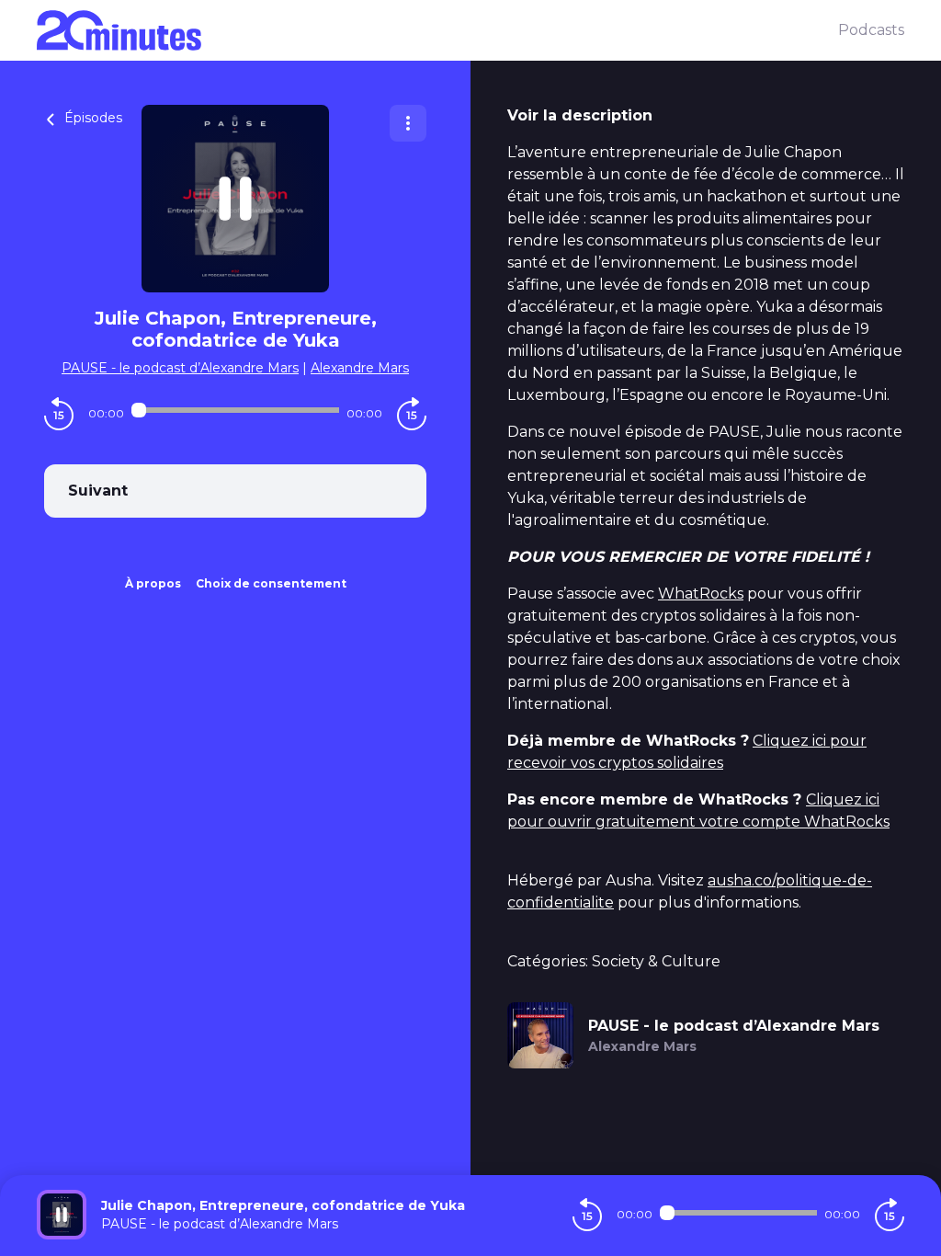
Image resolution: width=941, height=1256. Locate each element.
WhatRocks (700, 593)
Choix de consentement (271, 583)
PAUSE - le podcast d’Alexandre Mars (180, 368)
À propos (153, 583)
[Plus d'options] (408, 123)
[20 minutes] (437, 30)
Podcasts (871, 30)
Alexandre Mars (360, 368)
